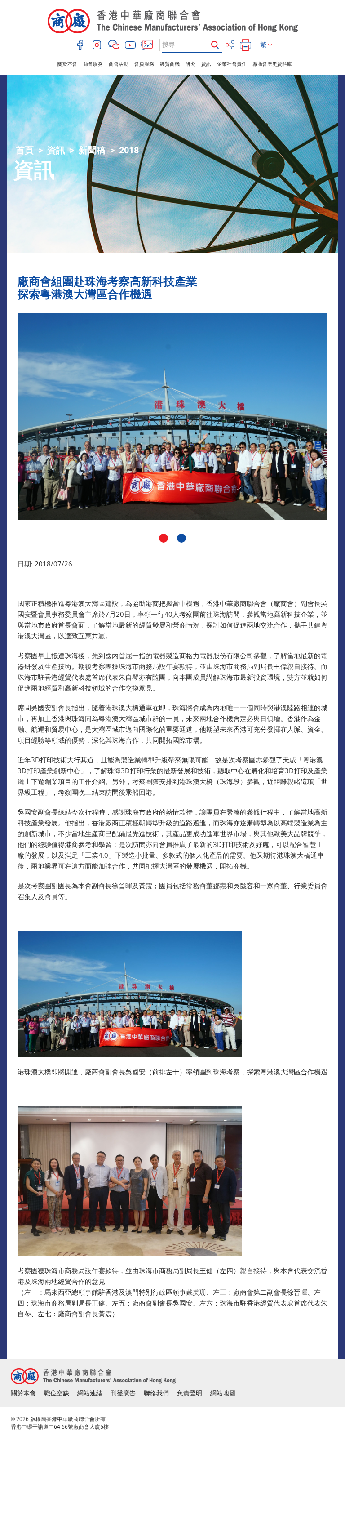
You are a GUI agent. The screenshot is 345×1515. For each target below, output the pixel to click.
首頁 (25, 150)
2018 (129, 150)
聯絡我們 (156, 1393)
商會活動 (118, 64)
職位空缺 (56, 1393)
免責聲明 (189, 1393)
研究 (190, 64)
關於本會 (67, 64)
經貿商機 (170, 64)
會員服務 (144, 64)
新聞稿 (92, 150)
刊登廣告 (123, 1393)
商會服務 (93, 64)
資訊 (206, 64)
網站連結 (89, 1393)
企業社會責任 (232, 64)
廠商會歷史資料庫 (272, 64)
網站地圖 (222, 1393)
